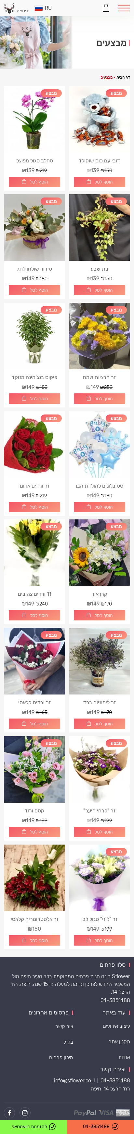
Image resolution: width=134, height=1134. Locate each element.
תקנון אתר (119, 1041)
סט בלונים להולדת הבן (99, 486)
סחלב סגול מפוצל (34, 161)
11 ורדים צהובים (34, 594)
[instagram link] (25, 1112)
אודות (124, 1057)
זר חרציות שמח (99, 377)
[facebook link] (9, 1112)
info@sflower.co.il (74, 1080)
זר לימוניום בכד (99, 702)
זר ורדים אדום (34, 486)
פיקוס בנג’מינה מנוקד (34, 377)
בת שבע (99, 269)
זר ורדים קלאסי (34, 702)
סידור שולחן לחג (34, 269)
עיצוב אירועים (116, 1026)
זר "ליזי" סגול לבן (99, 919)
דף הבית (123, 77)
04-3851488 (115, 1000)
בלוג (68, 1042)
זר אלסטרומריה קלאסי (35, 919)
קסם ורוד (34, 811)
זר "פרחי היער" (99, 811)
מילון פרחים (61, 1057)
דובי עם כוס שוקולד (99, 161)
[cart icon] (106, 7)
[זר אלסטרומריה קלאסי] (34, 878)
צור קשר (64, 1026)
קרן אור (99, 594)
